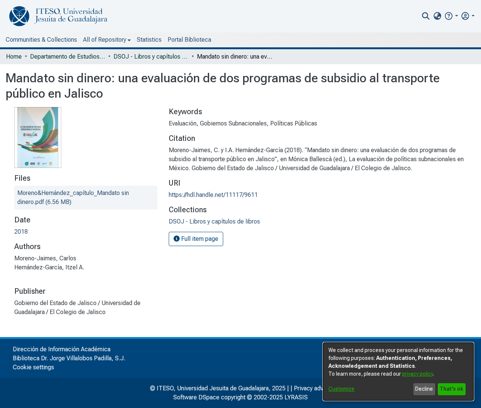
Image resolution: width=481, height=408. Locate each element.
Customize (341, 389)
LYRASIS (296, 397)
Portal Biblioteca (189, 39)
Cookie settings (33, 367)
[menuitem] (437, 16)
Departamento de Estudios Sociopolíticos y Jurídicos (67, 56)
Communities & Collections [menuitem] (41, 39)
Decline (424, 389)
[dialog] (398, 371)
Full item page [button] (199, 238)
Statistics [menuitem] (149, 39)
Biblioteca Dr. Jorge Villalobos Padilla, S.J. (69, 358)
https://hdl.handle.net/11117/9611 (213, 194)
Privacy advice (312, 388)
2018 (21, 231)
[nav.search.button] (426, 16)
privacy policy (417, 374)
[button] (451, 16)
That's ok (451, 389)
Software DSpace (196, 397)
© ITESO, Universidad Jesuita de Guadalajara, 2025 (218, 388)
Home (14, 56)
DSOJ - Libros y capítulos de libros (151, 56)
